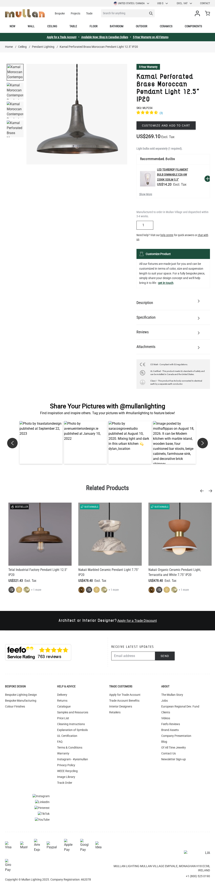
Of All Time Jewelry (173, 747)
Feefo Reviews (170, 724)
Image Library (66, 777)
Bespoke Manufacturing (20, 700)
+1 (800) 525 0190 (198, 876)
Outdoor (141, 26)
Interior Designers (120, 706)
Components (193, 26)
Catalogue (64, 706)
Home (9, 46)
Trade (89, 13)
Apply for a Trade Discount (137, 621)
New (12, 26)
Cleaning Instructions (71, 724)
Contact (205, 3)
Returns (62, 700)
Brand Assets (170, 730)
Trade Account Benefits (124, 700)
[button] (41, 442)
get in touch (165, 283)
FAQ (60, 741)
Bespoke (60, 13)
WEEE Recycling (67, 771)
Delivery (62, 694)
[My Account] (198, 13)
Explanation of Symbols (72, 730)
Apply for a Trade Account (61, 37)
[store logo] (25, 13)
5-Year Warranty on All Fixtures (150, 37)
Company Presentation (176, 735)
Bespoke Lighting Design (21, 694)
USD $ (160, 3)
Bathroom (116, 26)
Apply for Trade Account (124, 694)
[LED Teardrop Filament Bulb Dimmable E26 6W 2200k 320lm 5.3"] (147, 178)
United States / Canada (131, 3)
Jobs (164, 700)
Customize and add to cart (166, 125)
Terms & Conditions (69, 747)
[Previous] (203, 491)
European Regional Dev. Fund (180, 706)
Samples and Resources (72, 712)
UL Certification (67, 735)
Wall (31, 26)
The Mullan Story (172, 694)
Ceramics (166, 26)
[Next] (211, 491)
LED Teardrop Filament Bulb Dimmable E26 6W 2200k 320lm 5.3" (172, 174)
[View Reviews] (173, 113)
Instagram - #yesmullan (72, 759)
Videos (165, 718)
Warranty (63, 753)
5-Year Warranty (148, 67)
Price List (63, 718)
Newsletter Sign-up (173, 759)
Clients (165, 712)
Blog (164, 741)
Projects (75, 13)
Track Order (64, 782)
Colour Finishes (15, 706)
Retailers (115, 712)
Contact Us (168, 753)
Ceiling (52, 26)
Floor (93, 26)
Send (165, 656)
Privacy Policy (66, 765)
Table (73, 26)
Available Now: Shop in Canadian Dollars (104, 37)
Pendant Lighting (43, 46)
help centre (166, 235)
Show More (145, 194)
